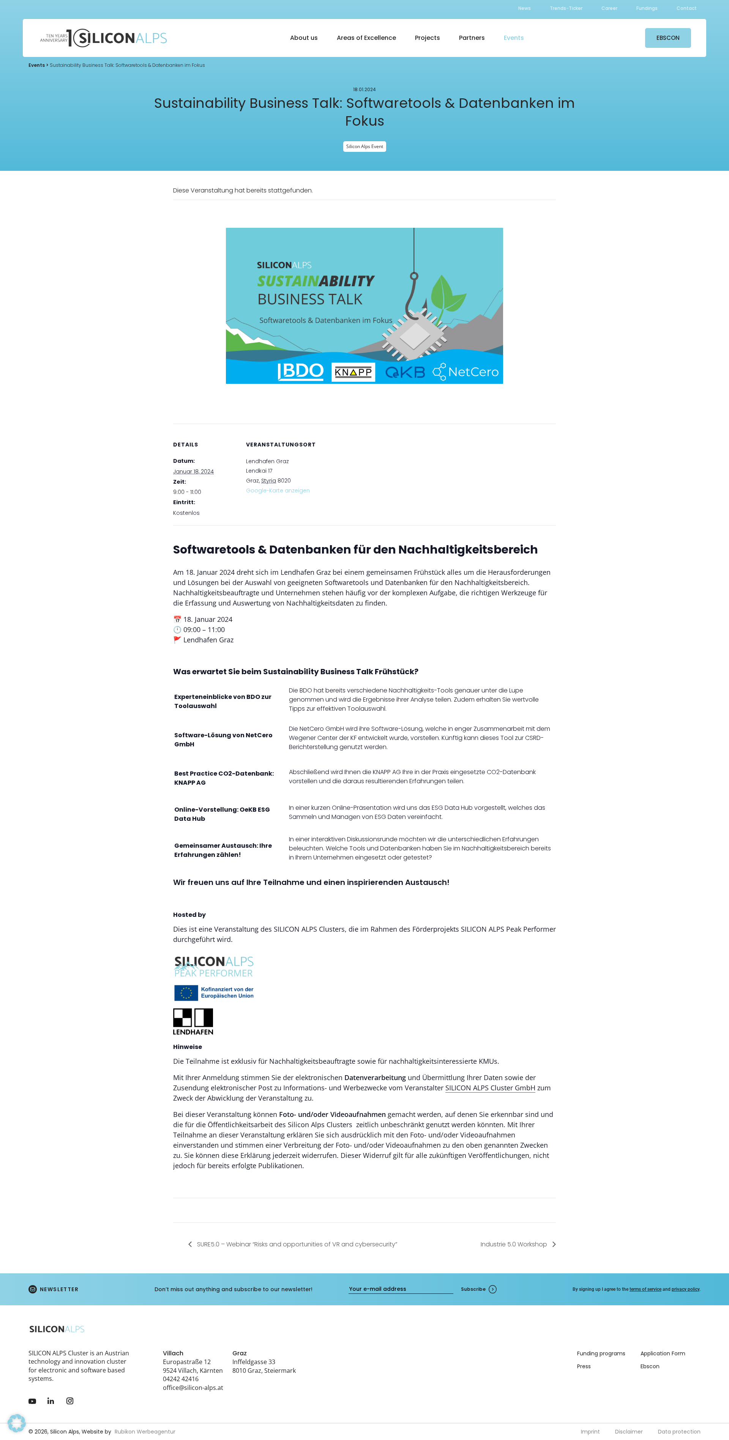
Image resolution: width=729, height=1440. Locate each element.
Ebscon (650, 1366)
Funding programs (601, 1353)
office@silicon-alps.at (193, 1387)
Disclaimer (629, 1431)
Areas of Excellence (366, 37)
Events (514, 37)
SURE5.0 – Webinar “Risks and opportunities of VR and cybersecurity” (296, 1244)
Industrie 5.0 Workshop (515, 1244)
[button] (16, 1423)
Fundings (647, 8)
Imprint (590, 1431)
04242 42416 (181, 1379)
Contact (687, 8)
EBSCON (668, 38)
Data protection (679, 1431)
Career (609, 8)
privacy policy (685, 1289)
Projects (427, 37)
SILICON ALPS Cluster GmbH (490, 1087)
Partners (472, 37)
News (524, 8)
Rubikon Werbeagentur (145, 1431)
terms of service (645, 1289)
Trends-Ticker (566, 8)
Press (584, 1366)
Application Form (663, 1353)
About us (304, 37)
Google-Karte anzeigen (278, 490)
